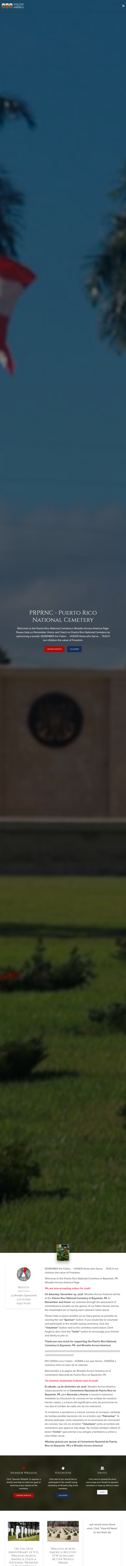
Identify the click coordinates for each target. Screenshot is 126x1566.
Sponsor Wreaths (54, 649)
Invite (102, 1492)
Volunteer (74, 649)
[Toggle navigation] (123, 6)
